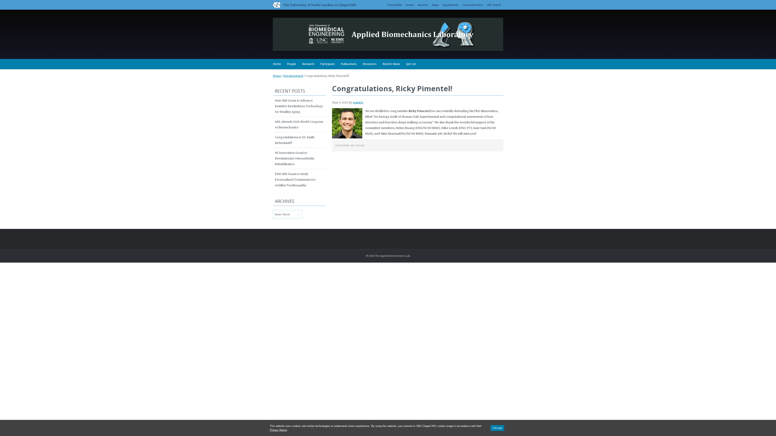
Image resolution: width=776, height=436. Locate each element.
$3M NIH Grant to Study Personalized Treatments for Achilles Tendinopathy (295, 179)
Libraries (423, 5)
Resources (369, 64)
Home (277, 64)
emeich (358, 102)
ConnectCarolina (472, 5)
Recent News (391, 64)
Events (410, 5)
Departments (451, 5)
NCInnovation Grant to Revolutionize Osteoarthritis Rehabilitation (294, 158)
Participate (327, 64)
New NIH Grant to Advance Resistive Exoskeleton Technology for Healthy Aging (299, 106)
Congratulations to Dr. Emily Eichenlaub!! (295, 140)
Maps (435, 5)
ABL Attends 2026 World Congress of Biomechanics (299, 124)
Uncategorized (293, 76)
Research (308, 64)
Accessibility (394, 5)
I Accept (497, 428)
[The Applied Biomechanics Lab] (388, 33)
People (291, 64)
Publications (349, 64)
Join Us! (411, 64)
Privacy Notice (278, 430)
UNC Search (493, 5)
